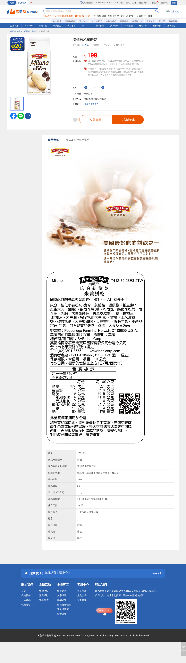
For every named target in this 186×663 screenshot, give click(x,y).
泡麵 (99, 16)
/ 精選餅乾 (27, 31)
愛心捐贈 (86, 16)
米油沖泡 (57, 25)
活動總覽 (150, 21)
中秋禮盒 (47, 16)
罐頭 (122, 16)
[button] (28, 115)
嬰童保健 (114, 25)
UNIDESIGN (67, 16)
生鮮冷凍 (29, 25)
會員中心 (143, 2)
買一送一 (83, 21)
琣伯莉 (85, 45)
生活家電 (71, 25)
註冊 (134, 2)
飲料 (104, 16)
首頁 (12, 31)
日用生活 (143, 25)
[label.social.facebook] (13, 115)
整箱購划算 (137, 21)
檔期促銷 (124, 21)
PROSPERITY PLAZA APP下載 (109, 2)
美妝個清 (100, 25)
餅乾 (94, 16)
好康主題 (14, 25)
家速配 (162, 21)
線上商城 (57, 21)
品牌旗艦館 (70, 21)
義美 (110, 16)
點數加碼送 (111, 21)
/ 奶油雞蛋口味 (43, 31)
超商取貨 (173, 21)
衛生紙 (116, 16)
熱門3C (85, 25)
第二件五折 (97, 21)
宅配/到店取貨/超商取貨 (95, 98)
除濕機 (140, 16)
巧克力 (132, 16)
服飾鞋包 (171, 25)
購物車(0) (164, 2)
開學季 (78, 16)
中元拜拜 (57, 16)
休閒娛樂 (129, 25)
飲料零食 (43, 25)
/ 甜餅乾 (34, 31)
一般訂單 (88, 93)
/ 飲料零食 (18, 31)
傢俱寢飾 (157, 25)
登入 (128, 2)
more (156, 573)
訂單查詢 (153, 2)
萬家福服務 (88, 2)
